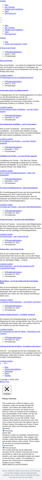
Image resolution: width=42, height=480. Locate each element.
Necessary (9, 431)
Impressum (9, 371)
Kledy (7, 373)
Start (6, 42)
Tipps (7, 11)
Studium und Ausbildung (14, 9)
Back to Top (4, 382)
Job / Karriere (10, 7)
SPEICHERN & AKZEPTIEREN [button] (15, 465)
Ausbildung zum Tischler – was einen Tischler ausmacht (18, 156)
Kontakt (8, 376)
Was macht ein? (10, 13)
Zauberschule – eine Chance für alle (12, 249)
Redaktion (18, 52)
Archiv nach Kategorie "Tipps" (16, 44)
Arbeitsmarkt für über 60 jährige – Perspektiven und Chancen (20, 346)
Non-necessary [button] (7, 445)
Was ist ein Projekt (6, 60)
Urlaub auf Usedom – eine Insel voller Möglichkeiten (17, 219)
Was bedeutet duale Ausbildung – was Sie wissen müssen (18, 124)
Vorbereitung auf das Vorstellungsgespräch (14, 90)
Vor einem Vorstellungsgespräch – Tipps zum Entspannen (19, 188)
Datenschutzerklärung (13, 369)
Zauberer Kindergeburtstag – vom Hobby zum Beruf (17, 314)
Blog (6, 5)
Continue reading (6, 75)
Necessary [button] (6, 428)
